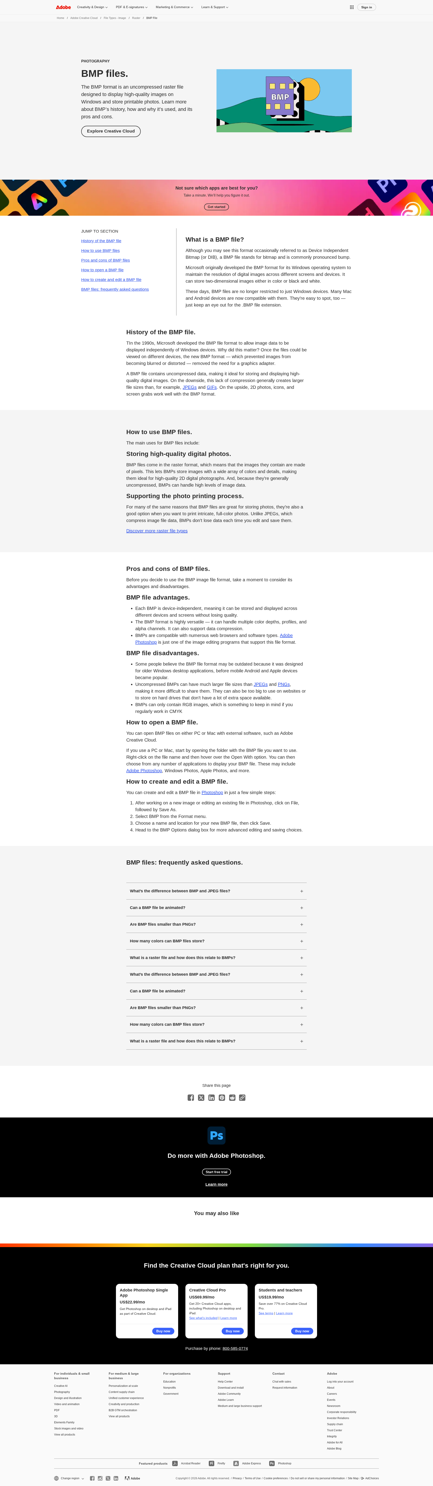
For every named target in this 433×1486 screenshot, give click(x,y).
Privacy (237, 1478)
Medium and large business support (238, 1406)
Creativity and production (124, 1404)
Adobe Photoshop (144, 770)
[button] (351, 7)
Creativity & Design (90, 7)
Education (169, 1381)
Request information (284, 1387)
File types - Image (115, 18)
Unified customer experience (126, 1398)
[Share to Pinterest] (222, 1097)
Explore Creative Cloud (111, 131)
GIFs (212, 387)
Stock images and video (68, 1428)
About (330, 1387)
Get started (216, 207)
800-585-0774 (235, 1348)
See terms (266, 1313)
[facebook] (92, 1478)
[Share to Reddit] (232, 1097)
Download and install (231, 1387)
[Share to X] (201, 1097)
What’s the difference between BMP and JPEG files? (180, 891)
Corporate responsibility (341, 1412)
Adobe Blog (334, 1448)
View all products (64, 1434)
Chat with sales (281, 1381)
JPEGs (190, 387)
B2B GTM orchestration (123, 1410)
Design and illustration (68, 1398)
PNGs (284, 684)
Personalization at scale (123, 1386)
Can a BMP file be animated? (157, 907)
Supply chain (335, 1424)
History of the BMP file (101, 241)
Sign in (366, 7)
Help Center (225, 1381)
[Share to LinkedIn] (211, 1097)
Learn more (216, 1184)
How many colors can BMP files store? (167, 941)
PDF (57, 1410)
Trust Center (334, 1430)
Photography (62, 1392)
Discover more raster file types (157, 530)
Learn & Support (213, 7)
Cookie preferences (276, 1478)
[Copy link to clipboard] (242, 1097)
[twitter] (108, 1478)
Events (331, 1399)
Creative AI (60, 1386)
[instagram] (100, 1478)
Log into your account (340, 1381)
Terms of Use (253, 1478)
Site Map (353, 1478)
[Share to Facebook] (191, 1097)
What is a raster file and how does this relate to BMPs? (182, 957)
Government (170, 1393)
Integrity (332, 1436)
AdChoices (372, 1478)
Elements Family (64, 1422)
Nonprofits (169, 1387)
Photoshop (212, 792)
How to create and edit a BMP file (111, 279)
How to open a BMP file (102, 270)
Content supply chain (122, 1392)
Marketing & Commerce (173, 7)
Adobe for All (335, 1442)
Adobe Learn (226, 1399)
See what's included (203, 1318)
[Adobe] (63, 7)
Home (60, 18)
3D (56, 1416)
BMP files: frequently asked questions (115, 289)
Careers (332, 1393)
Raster (136, 18)
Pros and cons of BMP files (105, 260)
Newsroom (333, 1406)
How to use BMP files (100, 250)
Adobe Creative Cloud (84, 18)
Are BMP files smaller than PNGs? (163, 924)
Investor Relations (338, 1418)
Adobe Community (229, 1393)
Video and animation (67, 1404)
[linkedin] (116, 1478)
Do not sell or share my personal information (318, 1478)
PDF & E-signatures (130, 7)
